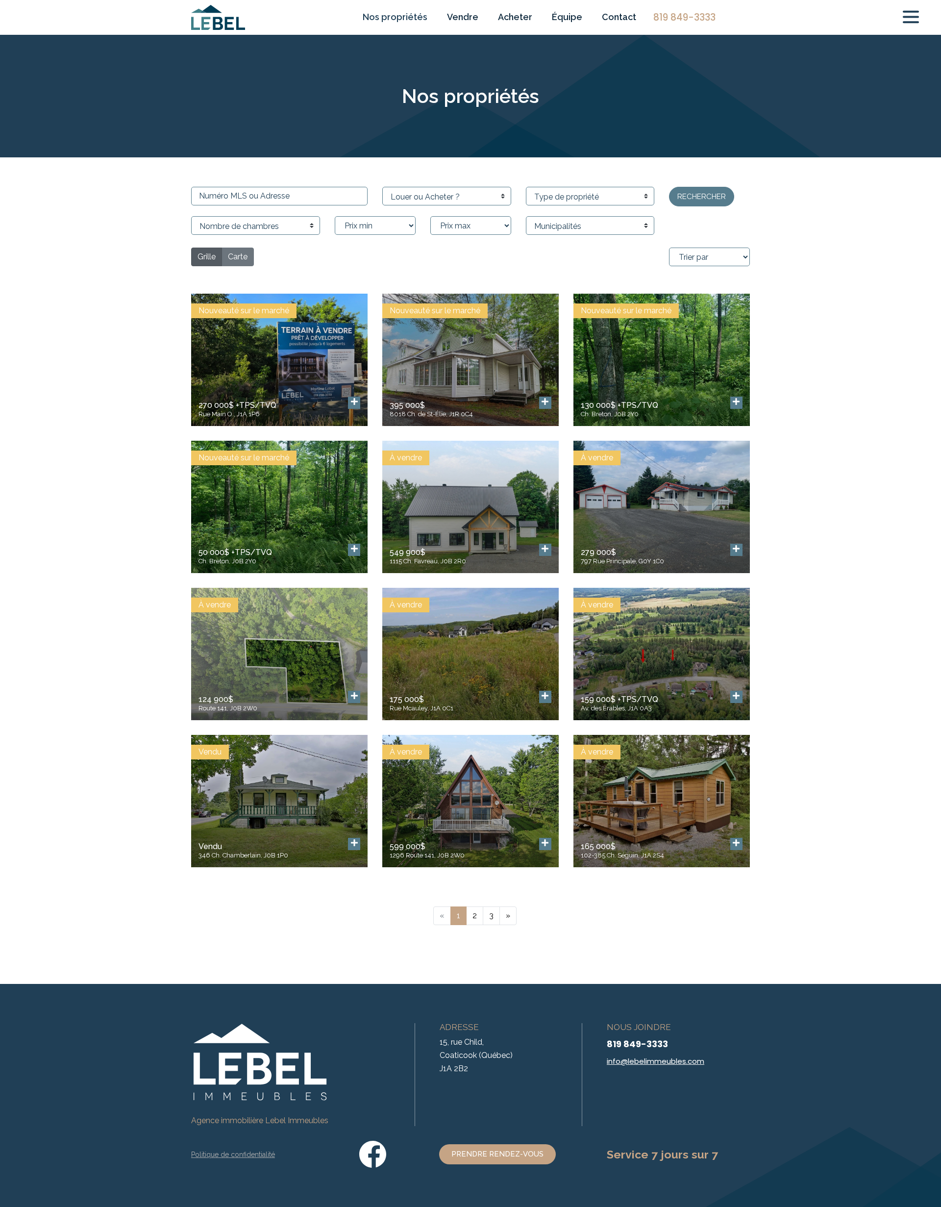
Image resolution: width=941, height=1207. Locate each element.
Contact (619, 17)
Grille (207, 256)
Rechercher (701, 196)
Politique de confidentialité (233, 1154)
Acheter (515, 17)
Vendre (462, 17)
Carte (238, 256)
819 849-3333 (637, 1044)
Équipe (567, 17)
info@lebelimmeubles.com (655, 1061)
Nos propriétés (395, 17)
